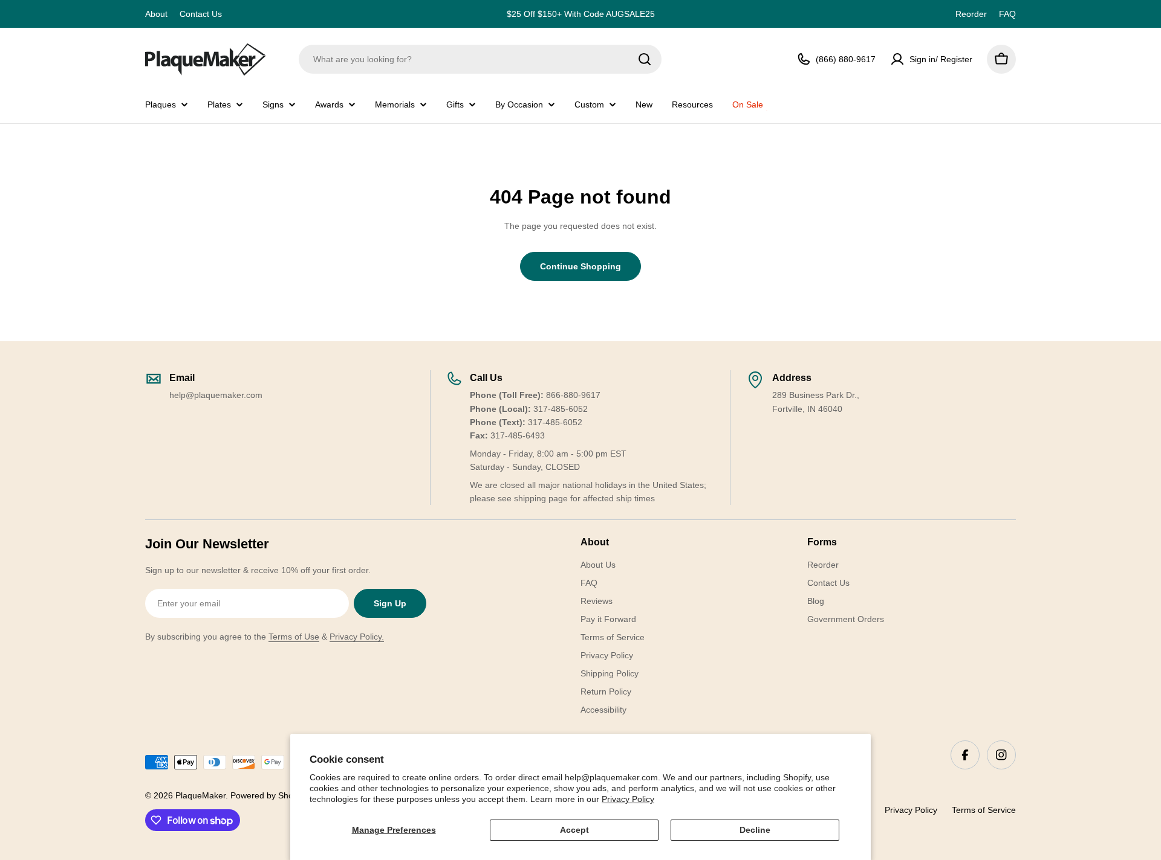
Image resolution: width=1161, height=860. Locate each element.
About (156, 14)
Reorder (971, 14)
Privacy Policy (628, 799)
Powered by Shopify (268, 795)
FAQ (1007, 14)
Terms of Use (293, 636)
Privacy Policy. (357, 636)
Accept (574, 830)
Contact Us (201, 14)
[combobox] (480, 59)
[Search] (644, 59)
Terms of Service (984, 810)
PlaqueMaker (200, 795)
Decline (755, 830)
